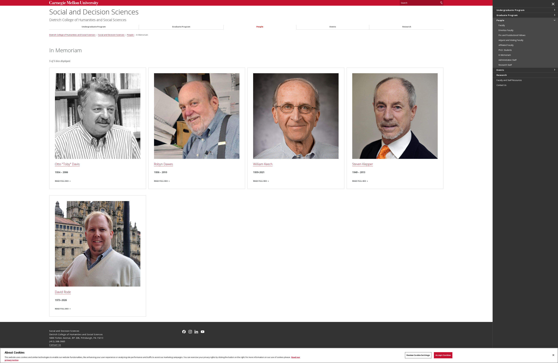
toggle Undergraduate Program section (554, 10)
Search (441, 3)
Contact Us (55, 344)
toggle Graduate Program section (554, 15)
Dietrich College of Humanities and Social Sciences (87, 19)
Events (333, 26)
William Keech (262, 164)
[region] (279, 355)
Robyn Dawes (163, 164)
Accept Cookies (443, 355)
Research (406, 26)
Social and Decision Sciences (94, 12)
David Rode (63, 292)
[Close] (553, 355)
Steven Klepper (362, 164)
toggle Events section (554, 70)
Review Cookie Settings (418, 355)
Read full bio (62, 181)
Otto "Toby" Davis (67, 164)
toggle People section (554, 20)
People (259, 26)
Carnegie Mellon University (94, 3)
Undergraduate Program (94, 26)
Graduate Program (181, 26)
